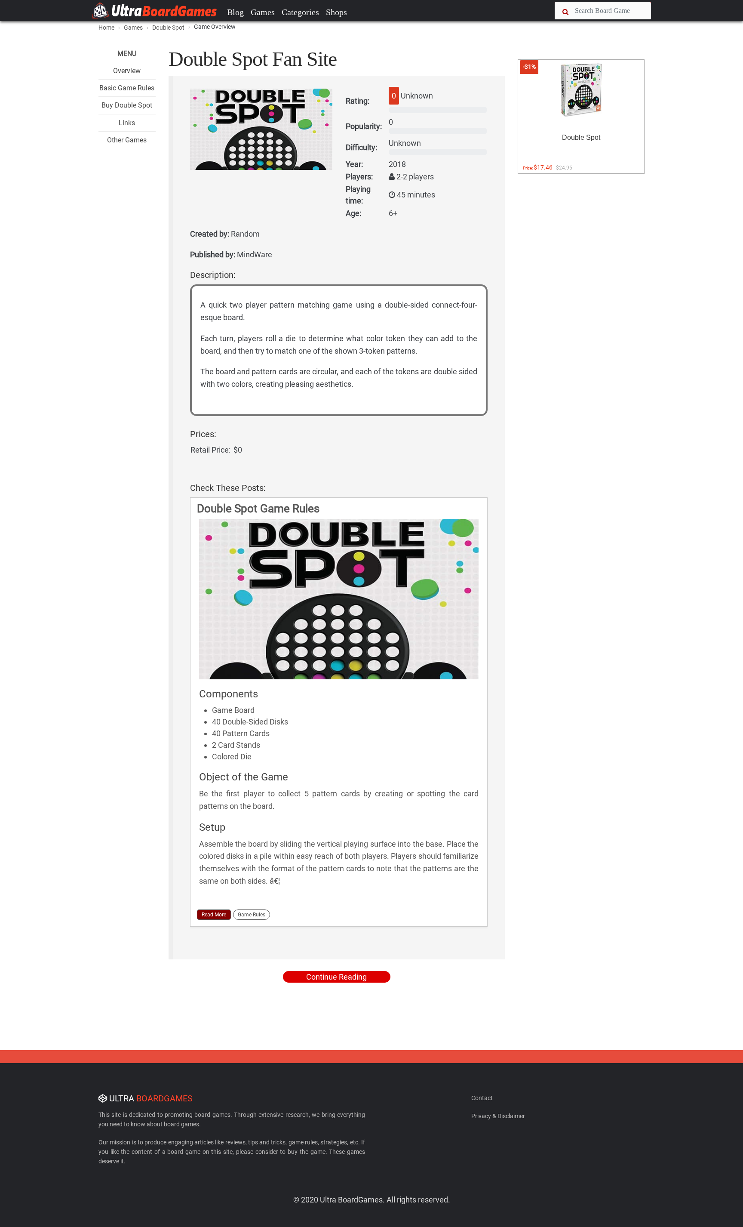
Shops (336, 12)
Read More (214, 915)
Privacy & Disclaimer (498, 1116)
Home (106, 27)
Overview (127, 71)
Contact (482, 1097)
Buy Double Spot (126, 105)
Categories (300, 12)
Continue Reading (336, 976)
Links (127, 123)
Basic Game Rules (126, 88)
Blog (235, 12)
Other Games (127, 140)
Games (263, 12)
